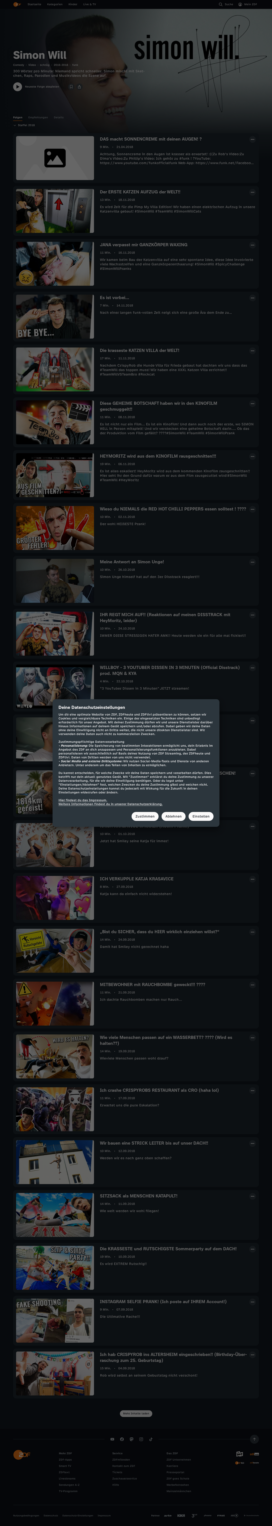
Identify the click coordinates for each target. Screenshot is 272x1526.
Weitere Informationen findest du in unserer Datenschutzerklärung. (110, 804)
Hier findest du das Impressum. (82, 800)
